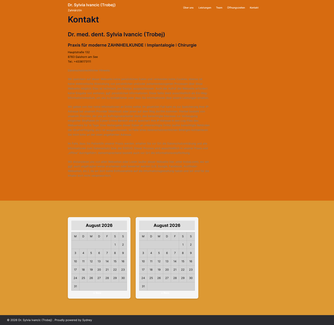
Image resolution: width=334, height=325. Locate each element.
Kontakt (254, 7)
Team (219, 7)
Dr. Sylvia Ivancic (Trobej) (92, 5)
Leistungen (204, 7)
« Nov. (97, 293)
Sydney (87, 320)
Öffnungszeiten (236, 7)
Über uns (188, 7)
